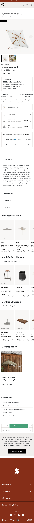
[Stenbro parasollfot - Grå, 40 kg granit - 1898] (4, 126)
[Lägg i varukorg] (13, 251)
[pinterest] (19, 515)
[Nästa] (31, 36)
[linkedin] (23, 515)
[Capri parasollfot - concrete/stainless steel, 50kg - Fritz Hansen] (4, 121)
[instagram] (15, 515)
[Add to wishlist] (9, 251)
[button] (5, 73)
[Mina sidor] (19, 5)
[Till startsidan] (2, 5)
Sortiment (6, 491)
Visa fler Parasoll (7, 412)
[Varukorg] (27, 5)
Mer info (28, 139)
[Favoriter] (23, 5)
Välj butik (28, 144)
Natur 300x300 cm (7, 430)
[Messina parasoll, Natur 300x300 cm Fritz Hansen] (17, 36)
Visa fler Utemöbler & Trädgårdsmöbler (14, 409)
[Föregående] (3, 36)
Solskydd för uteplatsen (9, 15)
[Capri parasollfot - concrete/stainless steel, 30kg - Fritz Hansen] (4, 115)
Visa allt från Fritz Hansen (10, 261)
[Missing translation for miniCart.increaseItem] (7, 426)
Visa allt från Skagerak (9, 306)
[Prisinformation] (10, 94)
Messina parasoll (6, 17)
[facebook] (11, 515)
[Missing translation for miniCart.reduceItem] (2, 426)
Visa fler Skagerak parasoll (10, 406)
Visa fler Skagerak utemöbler (11, 402)
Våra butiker (6, 498)
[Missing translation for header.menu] (31, 5)
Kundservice (6, 484)
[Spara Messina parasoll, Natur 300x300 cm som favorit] (31, 426)
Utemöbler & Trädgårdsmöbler (10, 13)
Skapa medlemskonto (17, 451)
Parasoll (19, 15)
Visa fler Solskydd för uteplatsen (12, 416)
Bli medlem (29, 87)
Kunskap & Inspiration (10, 505)
